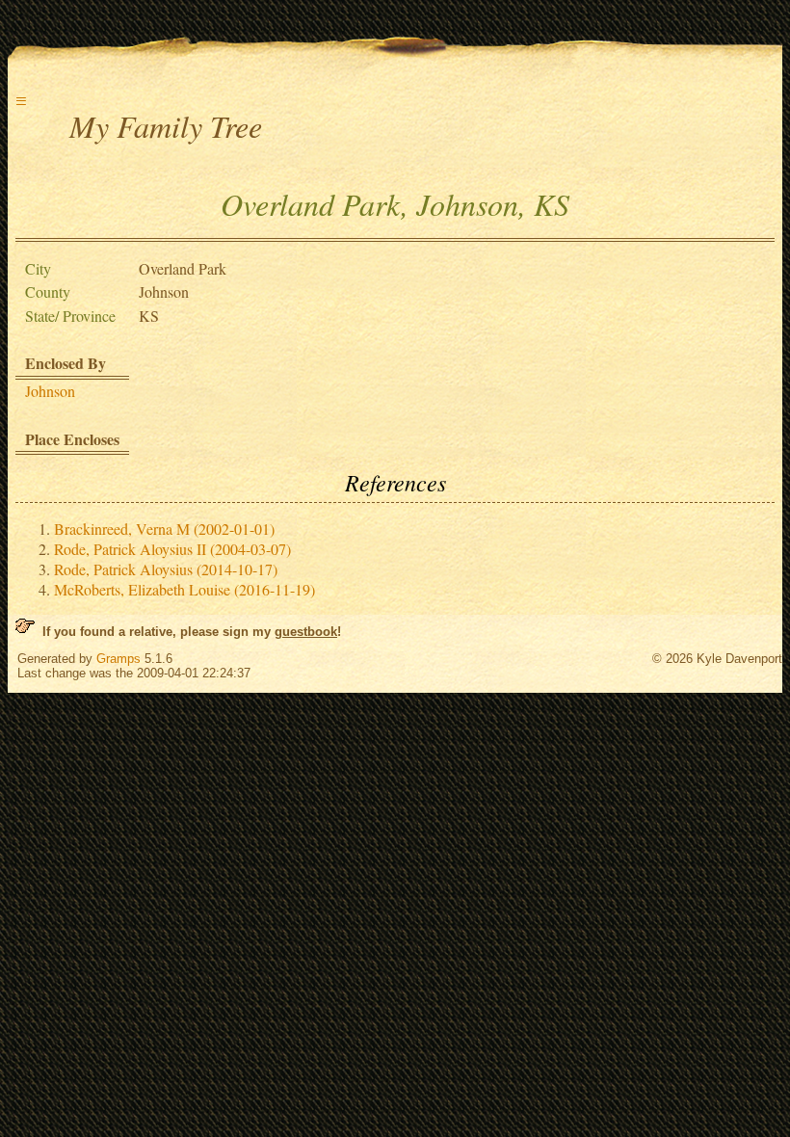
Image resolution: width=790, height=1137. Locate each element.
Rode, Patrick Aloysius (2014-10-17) (165, 569)
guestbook (306, 631)
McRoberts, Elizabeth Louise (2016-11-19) (184, 589)
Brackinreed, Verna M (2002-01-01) (164, 528)
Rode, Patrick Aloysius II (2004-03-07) (172, 549)
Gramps (118, 658)
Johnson (50, 391)
